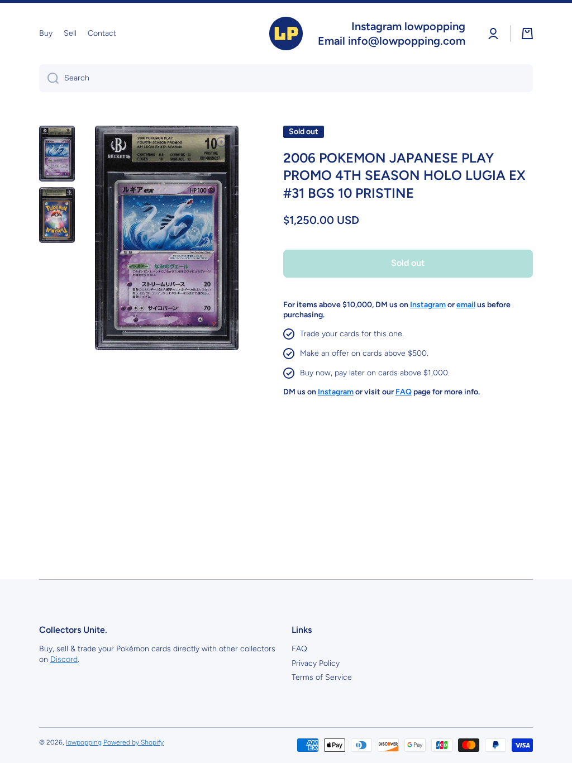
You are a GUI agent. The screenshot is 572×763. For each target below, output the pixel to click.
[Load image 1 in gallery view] (57, 154)
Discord (64, 659)
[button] (527, 33)
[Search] (49, 78)
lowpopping (84, 742)
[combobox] (286, 78)
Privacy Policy (316, 663)
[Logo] (286, 33)
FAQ (299, 649)
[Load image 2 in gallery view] (57, 215)
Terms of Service (322, 677)
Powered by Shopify (133, 742)
